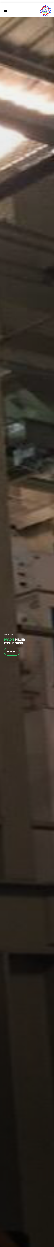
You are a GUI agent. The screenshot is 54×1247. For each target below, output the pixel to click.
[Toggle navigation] (5, 10)
